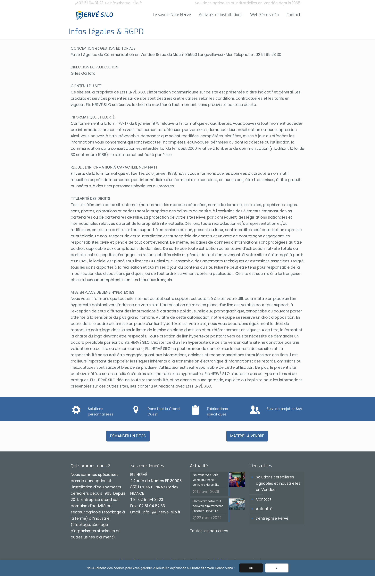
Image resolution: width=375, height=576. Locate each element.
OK (251, 568)
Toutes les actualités (209, 531)
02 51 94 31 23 (91, 3)
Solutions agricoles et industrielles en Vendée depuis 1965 (247, 3)
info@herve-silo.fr (126, 3)
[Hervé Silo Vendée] (94, 15)
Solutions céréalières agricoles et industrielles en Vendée (278, 483)
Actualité (264, 508)
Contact (263, 499)
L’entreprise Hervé (272, 518)
